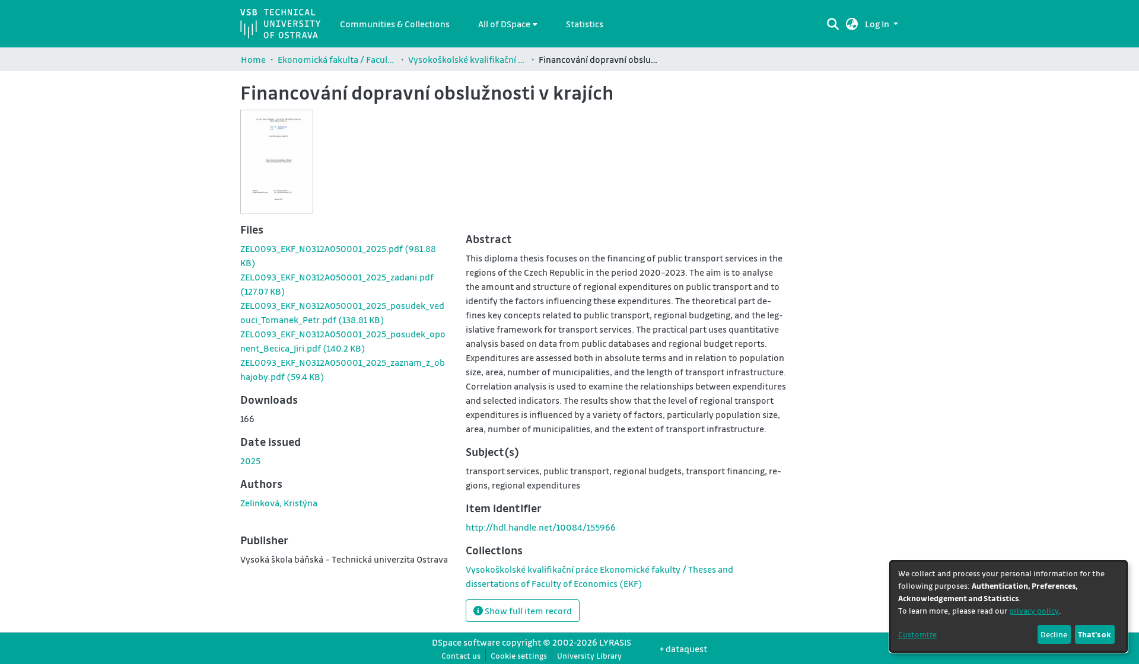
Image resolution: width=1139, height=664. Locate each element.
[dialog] (1008, 606)
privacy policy (1034, 610)
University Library (589, 655)
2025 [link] (250, 461)
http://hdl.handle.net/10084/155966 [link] (541, 527)
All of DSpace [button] (504, 24)
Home (253, 59)
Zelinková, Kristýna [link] (278, 503)
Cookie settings (519, 655)
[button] (852, 24)
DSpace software (466, 642)
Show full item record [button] (527, 611)
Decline (1054, 634)
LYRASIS (615, 642)
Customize (917, 634)
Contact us (461, 655)
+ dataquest (683, 649)
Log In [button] (878, 24)
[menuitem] (508, 24)
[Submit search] (832, 24)
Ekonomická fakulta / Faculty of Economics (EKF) (337, 59)
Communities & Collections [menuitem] (395, 24)
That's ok (1094, 634)
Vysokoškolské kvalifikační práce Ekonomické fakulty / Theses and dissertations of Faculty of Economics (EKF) (467, 59)
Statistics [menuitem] (584, 24)
